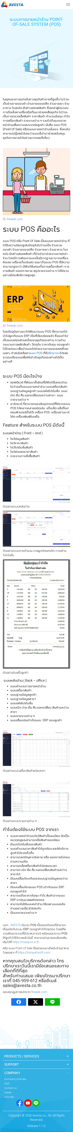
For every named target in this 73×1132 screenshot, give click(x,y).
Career (8, 1092)
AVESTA (15, 925)
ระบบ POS (36, 353)
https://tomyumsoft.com (34, 952)
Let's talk (9, 1096)
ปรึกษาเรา (53, 353)
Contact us (10, 1087)
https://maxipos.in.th (26, 942)
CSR (6, 1083)
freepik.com (15, 219)
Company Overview (15, 1078)
